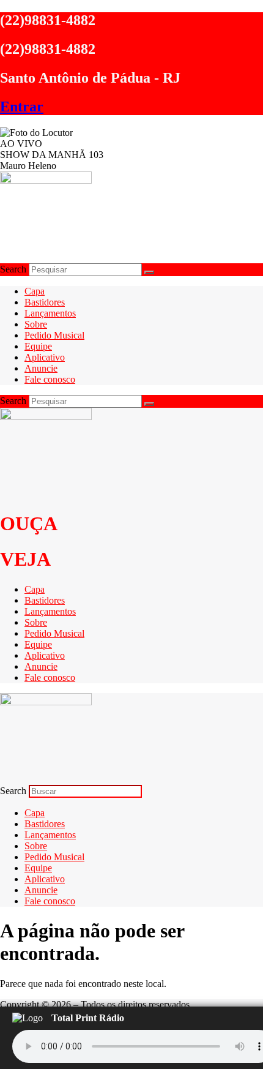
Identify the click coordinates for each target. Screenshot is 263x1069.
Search (13, 269)
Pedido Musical (54, 335)
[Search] (149, 272)
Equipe (38, 346)
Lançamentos (50, 313)
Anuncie (40, 368)
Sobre (35, 324)
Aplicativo (44, 357)
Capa (34, 291)
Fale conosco (49, 379)
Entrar (21, 106)
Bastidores (44, 302)
